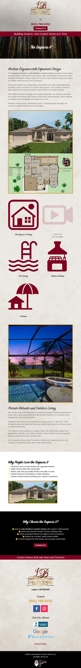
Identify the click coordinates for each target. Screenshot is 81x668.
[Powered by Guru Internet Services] (40, 666)
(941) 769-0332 (40, 601)
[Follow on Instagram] (44, 608)
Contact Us (40, 28)
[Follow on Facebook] (36, 608)
